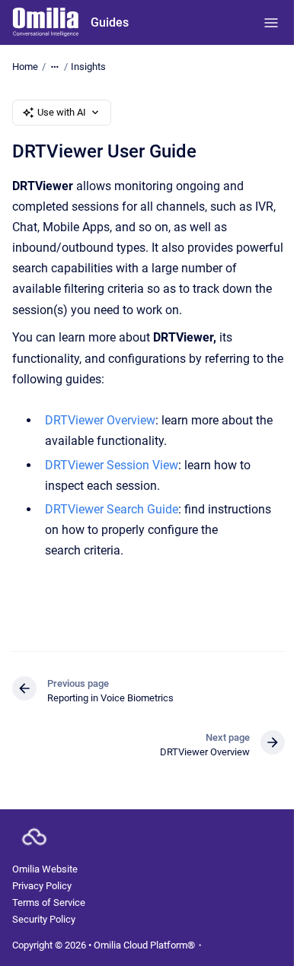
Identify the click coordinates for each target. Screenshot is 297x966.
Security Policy (43, 919)
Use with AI (61, 112)
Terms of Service (48, 902)
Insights (88, 66)
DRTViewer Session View (111, 465)
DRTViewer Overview (100, 420)
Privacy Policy (42, 885)
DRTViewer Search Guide (111, 509)
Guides (110, 22)
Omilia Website (45, 869)
